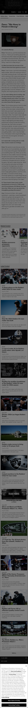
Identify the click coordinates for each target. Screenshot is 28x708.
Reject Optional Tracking (14, 700)
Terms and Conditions (16, 671)
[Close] (26, 666)
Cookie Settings (5, 697)
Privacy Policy (12, 674)
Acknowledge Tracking (14, 705)
